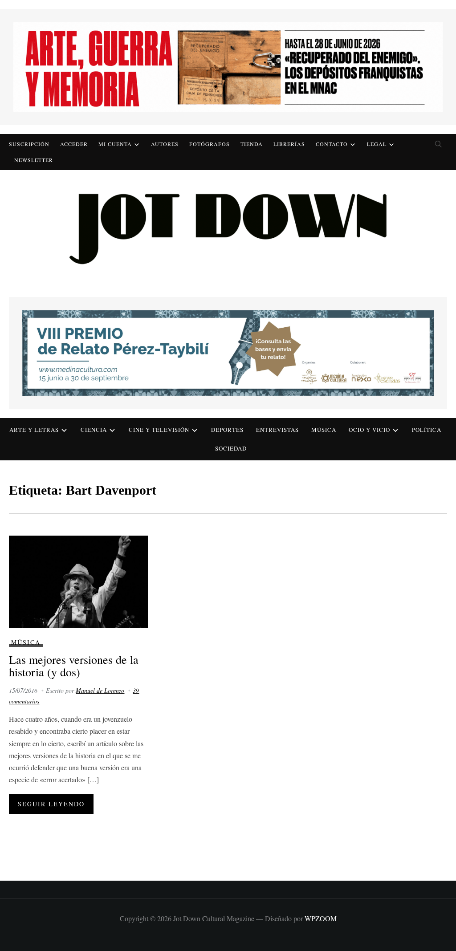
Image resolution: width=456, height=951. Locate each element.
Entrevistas (277, 430)
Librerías (289, 143)
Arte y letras (34, 430)
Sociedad (231, 448)
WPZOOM (321, 918)
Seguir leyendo (51, 804)
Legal (377, 143)
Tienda (251, 143)
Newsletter (33, 159)
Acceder (74, 143)
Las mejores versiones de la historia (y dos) (73, 666)
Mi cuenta (115, 143)
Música (323, 430)
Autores (165, 143)
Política (426, 430)
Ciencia (94, 430)
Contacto (332, 143)
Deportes (227, 430)
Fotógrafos (209, 143)
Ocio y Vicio (369, 430)
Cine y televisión (159, 430)
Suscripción (29, 143)
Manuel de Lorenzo (100, 690)
